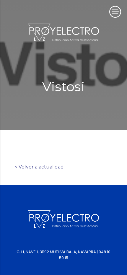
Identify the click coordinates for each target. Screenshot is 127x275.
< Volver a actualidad (39, 167)
